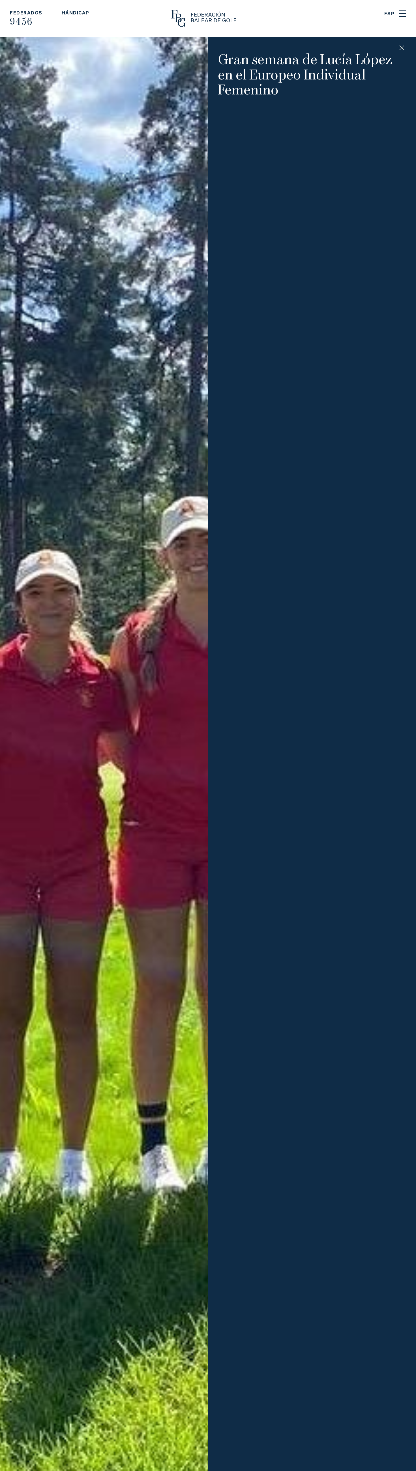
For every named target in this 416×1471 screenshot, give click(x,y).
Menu (402, 13)
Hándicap (75, 12)
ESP (389, 13)
